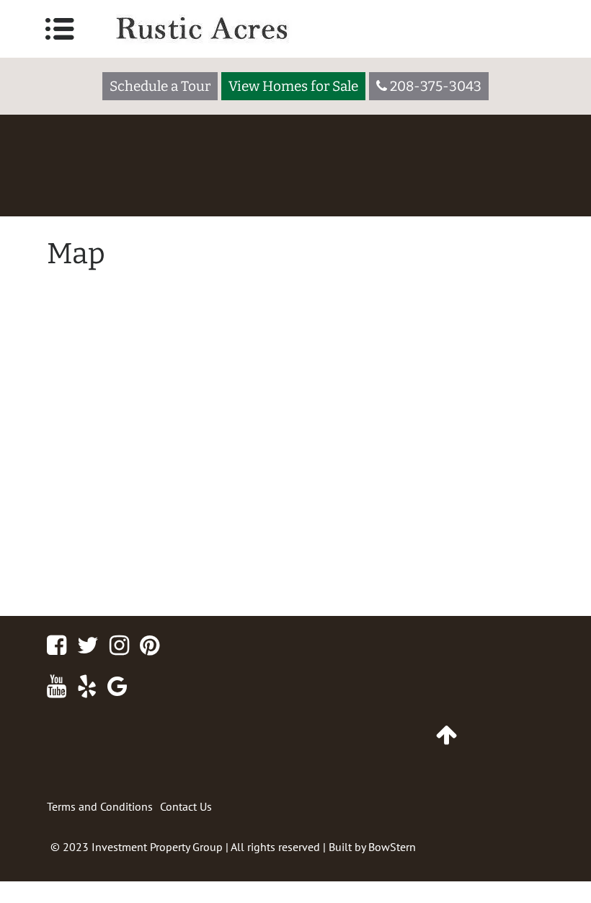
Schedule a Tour (160, 86)
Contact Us (186, 806)
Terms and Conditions (100, 806)
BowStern (392, 847)
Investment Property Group (157, 847)
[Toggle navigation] (60, 28)
